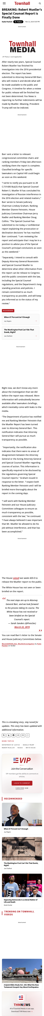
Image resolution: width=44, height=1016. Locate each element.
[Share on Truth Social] (9, 735)
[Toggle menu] (4, 3)
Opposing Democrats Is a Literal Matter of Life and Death (20, 901)
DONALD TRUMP (28, 745)
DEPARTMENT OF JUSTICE (11, 745)
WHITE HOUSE (31, 748)
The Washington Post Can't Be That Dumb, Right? (21, 864)
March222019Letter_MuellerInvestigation (18, 644)
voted (16, 578)
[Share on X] (4, 735)
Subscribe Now (22, 788)
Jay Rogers (7, 832)
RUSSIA (20, 748)
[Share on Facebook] (13, 735)
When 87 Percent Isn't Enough (16, 829)
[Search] (40, 3)
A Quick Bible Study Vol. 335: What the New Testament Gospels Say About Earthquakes (21, 986)
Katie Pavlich (7, 21)
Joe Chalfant (8, 868)
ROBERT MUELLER (8, 748)
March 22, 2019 (22, 627)
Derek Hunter (8, 905)
